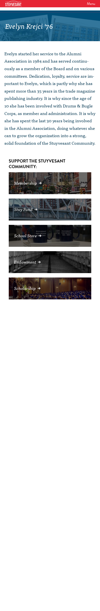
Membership (25, 182)
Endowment (25, 261)
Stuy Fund (23, 209)
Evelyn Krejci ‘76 (29, 25)
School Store (25, 235)
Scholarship (25, 288)
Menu (91, 3)
